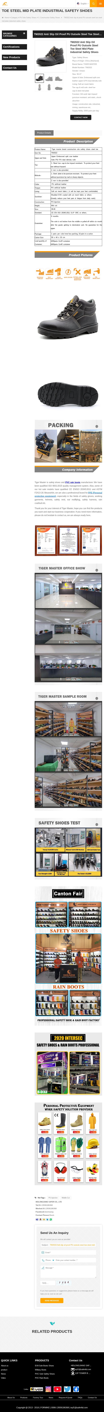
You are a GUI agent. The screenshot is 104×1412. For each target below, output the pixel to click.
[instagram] (48, 1389)
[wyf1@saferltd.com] (43, 1219)
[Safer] (36, 1389)
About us (4, 1366)
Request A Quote (65, 1398)
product (4, 1370)
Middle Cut (66, 1198)
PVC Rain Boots (42, 1378)
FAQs (80, 1398)
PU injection (53, 1198)
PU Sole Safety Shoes (28, 18)
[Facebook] (76, 1389)
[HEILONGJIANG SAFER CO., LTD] (5, 4)
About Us (11, 1398)
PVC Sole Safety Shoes (45, 1374)
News (3, 1374)
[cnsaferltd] (47, 1219)
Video (3, 1378)
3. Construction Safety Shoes (49, 18)
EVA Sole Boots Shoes (44, 1366)
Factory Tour (38, 1398)
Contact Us (92, 1398)
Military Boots (40, 1370)
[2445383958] (40, 1219)
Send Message (52, 1301)
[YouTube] (57, 1389)
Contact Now (81, 117)
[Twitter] (67, 1389)
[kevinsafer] (37, 1219)
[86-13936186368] (50, 1219)
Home (7, 18)
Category (14, 18)
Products (23, 1398)
